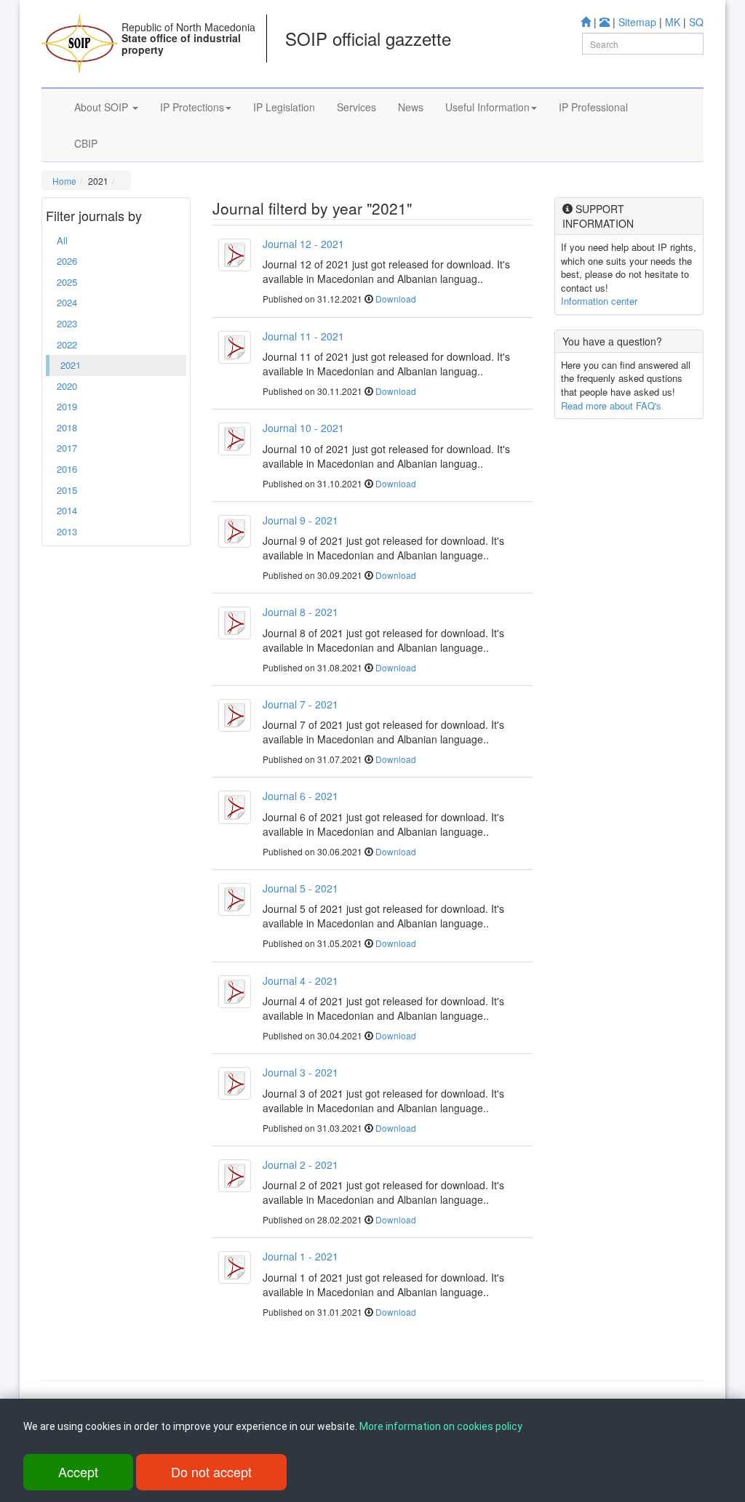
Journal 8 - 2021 (300, 611)
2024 (67, 302)
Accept (78, 1471)
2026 (67, 261)
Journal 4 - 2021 (300, 980)
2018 (67, 427)
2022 (67, 344)
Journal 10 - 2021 (303, 427)
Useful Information (487, 107)
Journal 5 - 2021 (300, 888)
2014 (67, 510)
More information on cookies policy (440, 1426)
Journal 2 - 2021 (300, 1164)
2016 (67, 469)
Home (64, 181)
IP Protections (192, 107)
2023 (67, 323)
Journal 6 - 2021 (300, 795)
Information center (599, 301)
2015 (67, 490)
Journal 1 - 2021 (300, 1256)
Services (356, 107)
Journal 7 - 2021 (300, 704)
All (62, 240)
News (410, 107)
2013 (67, 531)
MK (672, 22)
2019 (67, 406)
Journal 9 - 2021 (300, 520)
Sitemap (637, 22)
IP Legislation (284, 107)
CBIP (85, 143)
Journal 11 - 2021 (303, 336)
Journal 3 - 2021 (300, 1072)
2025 (67, 282)
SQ (696, 22)
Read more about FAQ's (611, 405)
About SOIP (102, 107)
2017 (67, 448)
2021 (70, 365)
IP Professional (593, 107)
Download (395, 298)
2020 (67, 386)
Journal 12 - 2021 (303, 243)
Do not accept (211, 1471)
